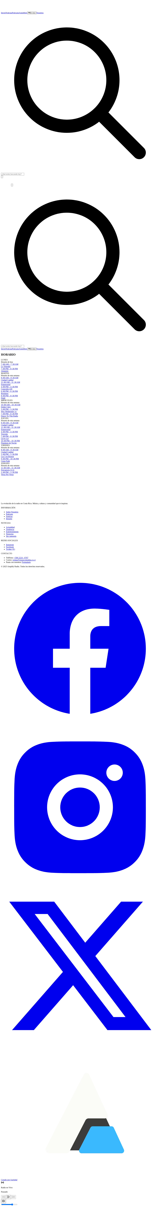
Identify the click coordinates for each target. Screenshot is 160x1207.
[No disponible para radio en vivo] (3, 1197)
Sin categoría (11, 536)
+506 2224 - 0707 (21, 558)
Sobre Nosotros (12, 512)
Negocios (10, 534)
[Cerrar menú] (12, 185)
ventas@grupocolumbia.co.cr (24, 560)
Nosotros (40, 13)
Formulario (26, 562)
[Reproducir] (8, 1197)
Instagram (10, 545)
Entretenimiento (12, 532)
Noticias (9, 13)
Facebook (10, 547)
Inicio (3, 13)
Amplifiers (23, 13)
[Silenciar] (3, 1201)
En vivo (32, 13)
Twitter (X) (10, 549)
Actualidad (10, 527)
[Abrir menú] (2, 176)
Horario (9, 519)
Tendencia (10, 529)
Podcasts (15, 13)
